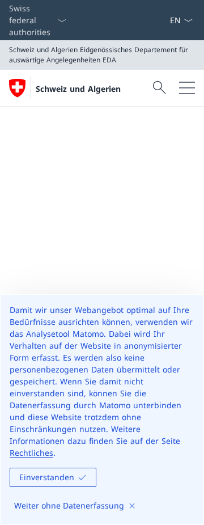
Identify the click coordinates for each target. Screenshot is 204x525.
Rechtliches (31, 452)
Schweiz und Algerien (78, 88)
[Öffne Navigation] (187, 88)
